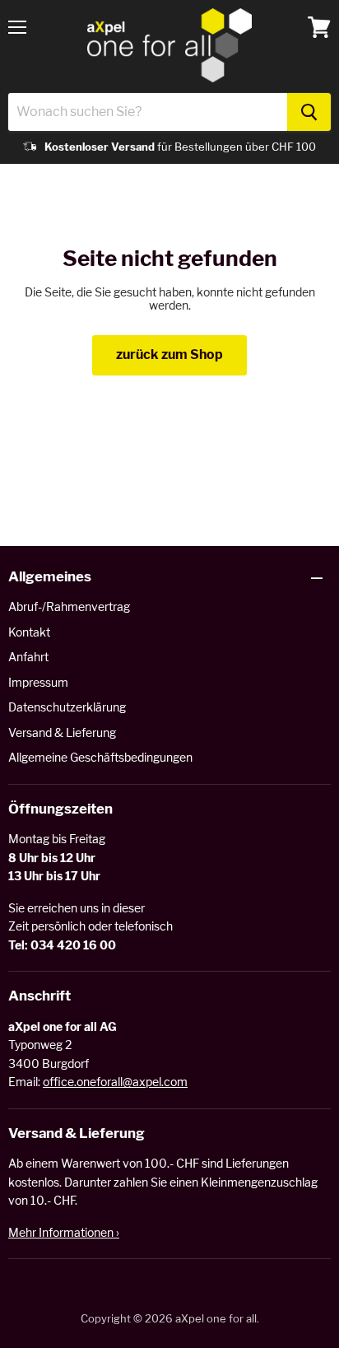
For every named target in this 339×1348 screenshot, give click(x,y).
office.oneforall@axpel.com (115, 1082)
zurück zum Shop (169, 354)
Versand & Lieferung (62, 732)
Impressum (38, 682)
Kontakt (29, 632)
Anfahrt (28, 657)
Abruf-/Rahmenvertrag (69, 606)
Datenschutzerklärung (67, 707)
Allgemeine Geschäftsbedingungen (100, 757)
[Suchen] (309, 112)
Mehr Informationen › (63, 1232)
